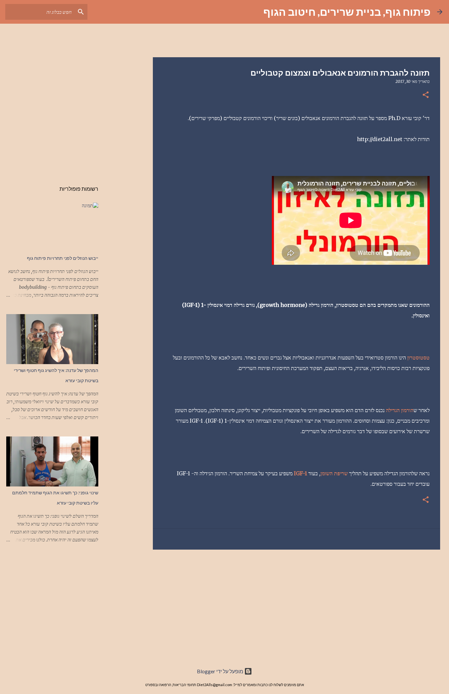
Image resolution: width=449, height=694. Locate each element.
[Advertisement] (296, 605)
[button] (426, 95)
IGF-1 (300, 473)
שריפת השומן (334, 473)
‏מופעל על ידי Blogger (220, 671)
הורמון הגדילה (400, 410)
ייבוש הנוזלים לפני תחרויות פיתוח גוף (62, 258)
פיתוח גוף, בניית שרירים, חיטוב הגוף (347, 11)
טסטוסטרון (418, 357)
